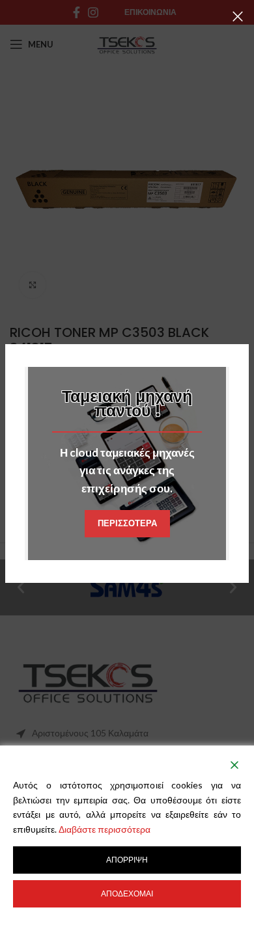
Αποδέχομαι (127, 893)
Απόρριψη (127, 860)
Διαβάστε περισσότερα (104, 829)
